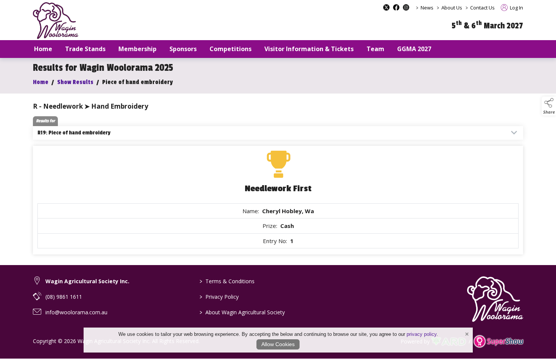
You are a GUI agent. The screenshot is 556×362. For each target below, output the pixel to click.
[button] (549, 106)
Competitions (231, 49)
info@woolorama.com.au (76, 312)
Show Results (75, 82)
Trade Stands (85, 49)
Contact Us (482, 7)
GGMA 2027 (414, 49)
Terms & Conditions (227, 281)
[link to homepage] (55, 20)
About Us (451, 7)
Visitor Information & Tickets (309, 49)
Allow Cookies (278, 344)
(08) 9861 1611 (63, 296)
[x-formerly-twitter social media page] (386, 7)
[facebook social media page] (396, 7)
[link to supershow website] (498, 341)
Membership (137, 49)
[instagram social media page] (406, 7)
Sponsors (183, 49)
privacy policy (421, 334)
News (427, 7)
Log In (516, 7)
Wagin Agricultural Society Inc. (87, 281)
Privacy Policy (219, 296)
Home (43, 49)
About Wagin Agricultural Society (242, 312)
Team (375, 49)
